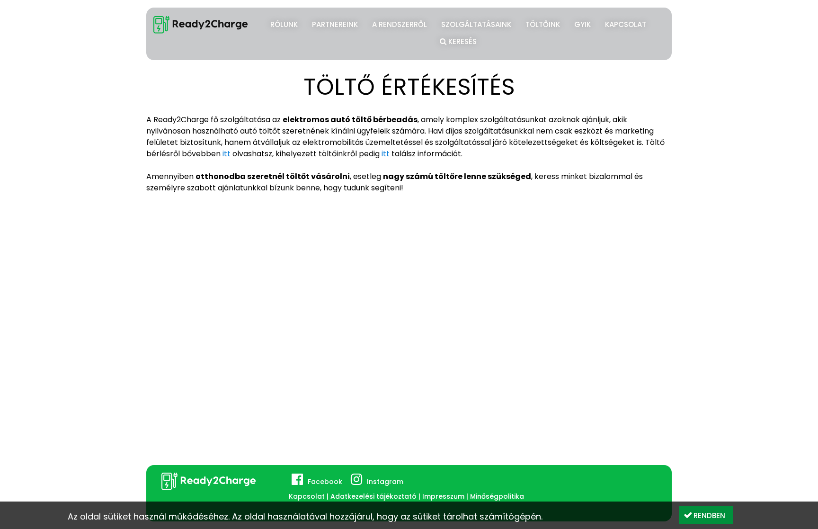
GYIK (582, 24)
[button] (706, 515)
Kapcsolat (625, 24)
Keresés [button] (461, 41)
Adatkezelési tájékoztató (373, 496)
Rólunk (284, 24)
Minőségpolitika (497, 496)
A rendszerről (399, 24)
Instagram (385, 481)
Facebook (325, 481)
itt (227, 153)
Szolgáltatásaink (476, 24)
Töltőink (542, 24)
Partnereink (335, 24)
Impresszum (443, 496)
